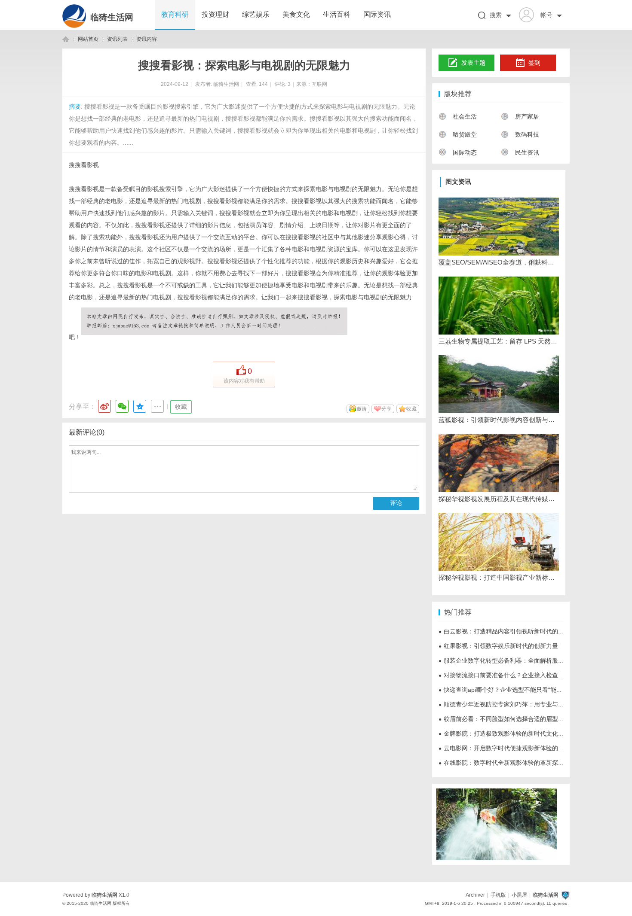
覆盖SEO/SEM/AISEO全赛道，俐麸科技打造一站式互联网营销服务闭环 (499, 262)
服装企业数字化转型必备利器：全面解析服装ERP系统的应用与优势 (531, 660)
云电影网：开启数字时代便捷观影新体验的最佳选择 (510, 748)
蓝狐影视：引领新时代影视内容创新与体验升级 (499, 419)
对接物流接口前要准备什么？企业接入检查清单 (504, 675)
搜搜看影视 (84, 164)
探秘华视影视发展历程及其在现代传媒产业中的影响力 (499, 498)
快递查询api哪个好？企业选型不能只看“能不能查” (508, 689)
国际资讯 (377, 14)
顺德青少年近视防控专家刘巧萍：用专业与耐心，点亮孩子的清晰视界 (534, 704)
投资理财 (215, 14)
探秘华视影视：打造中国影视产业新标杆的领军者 (499, 577)
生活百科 (336, 14)
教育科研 (175, 14)
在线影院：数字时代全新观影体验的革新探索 (501, 762)
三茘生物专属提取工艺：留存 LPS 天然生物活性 (499, 341)
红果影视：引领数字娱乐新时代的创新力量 (498, 645)
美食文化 (296, 14)
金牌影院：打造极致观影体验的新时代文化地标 (504, 733)
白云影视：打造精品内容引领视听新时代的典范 (504, 631)
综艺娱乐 (256, 14)
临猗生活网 (111, 17)
